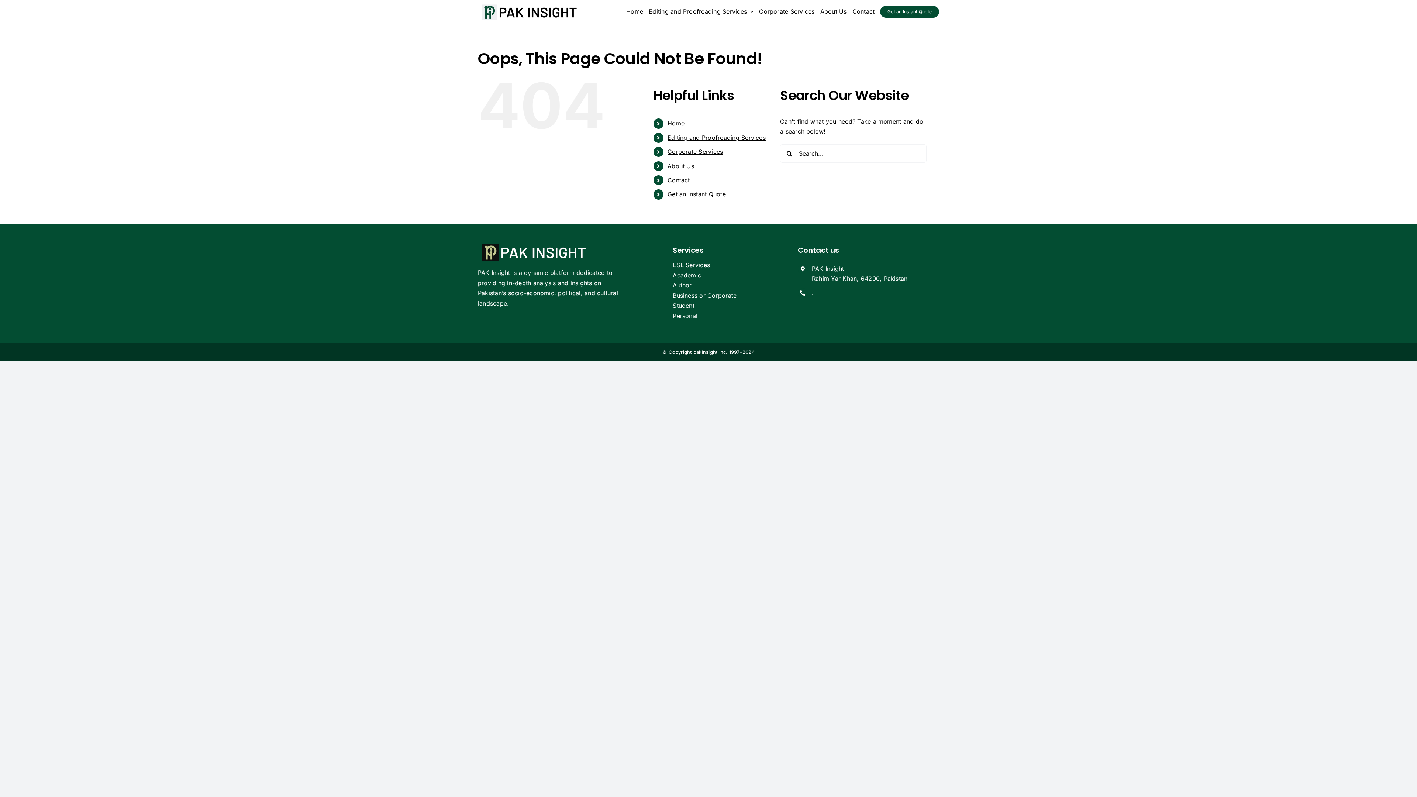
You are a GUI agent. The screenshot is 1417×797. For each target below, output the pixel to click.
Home (676, 123)
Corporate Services (695, 151)
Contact (679, 180)
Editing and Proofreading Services (717, 137)
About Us (681, 166)
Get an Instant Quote (697, 194)
